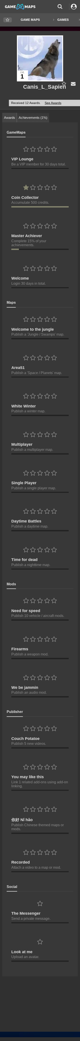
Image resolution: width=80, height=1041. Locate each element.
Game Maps (30, 19)
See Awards (53, 103)
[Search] (60, 6)
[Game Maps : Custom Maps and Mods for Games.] (20, 6)
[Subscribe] (63, 83)
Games (63, 19)
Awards (9, 117)
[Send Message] (72, 83)
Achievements (33, 117)
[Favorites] (7, 20)
